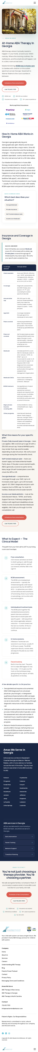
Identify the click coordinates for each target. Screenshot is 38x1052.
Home (4, 952)
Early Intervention (11, 836)
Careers (4, 961)
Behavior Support (11, 848)
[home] (7, 2)
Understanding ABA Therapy (11, 965)
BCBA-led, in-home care (25, 66)
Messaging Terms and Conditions (13, 981)
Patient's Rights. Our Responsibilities (14, 1017)
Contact (4, 974)
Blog (3, 968)
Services (5, 958)
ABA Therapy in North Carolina (12, 996)
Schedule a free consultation (14, 83)
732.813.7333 (6, 1005)
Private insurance (11, 209)
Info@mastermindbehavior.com (12, 1008)
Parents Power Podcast (9, 971)
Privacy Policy (6, 977)
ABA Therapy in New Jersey (11, 990)
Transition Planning (11, 854)
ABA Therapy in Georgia (9, 993)
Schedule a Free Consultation (19, 894)
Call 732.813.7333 (10, 89)
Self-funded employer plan (14, 214)
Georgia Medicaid (11, 205)
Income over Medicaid (13, 218)
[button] (34, 3)
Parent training (16, 662)
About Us (5, 955)
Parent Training (10, 842)
